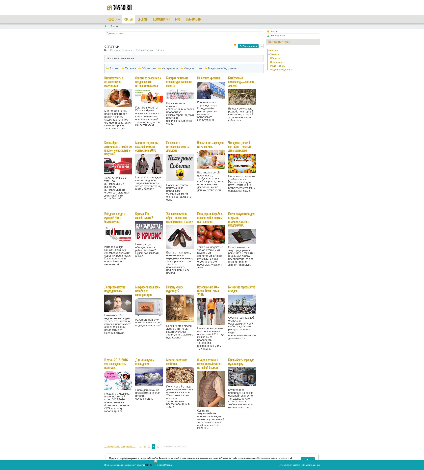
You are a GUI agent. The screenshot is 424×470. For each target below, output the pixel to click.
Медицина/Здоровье (281, 69)
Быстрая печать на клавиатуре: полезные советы (179, 82)
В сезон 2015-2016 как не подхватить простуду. (116, 364)
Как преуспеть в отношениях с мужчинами (113, 82)
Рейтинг (160, 50)
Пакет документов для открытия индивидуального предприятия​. (241, 219)
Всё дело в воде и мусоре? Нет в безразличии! (114, 217)
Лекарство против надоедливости (114, 289)
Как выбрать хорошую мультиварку (241, 362)
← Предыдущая (112, 446)
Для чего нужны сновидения (144, 362)
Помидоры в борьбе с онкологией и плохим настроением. (209, 217)
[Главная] (105, 26)
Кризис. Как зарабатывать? (144, 216)
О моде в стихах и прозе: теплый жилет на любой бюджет (209, 364)
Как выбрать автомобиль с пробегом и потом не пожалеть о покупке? (118, 148)
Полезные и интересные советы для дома (177, 146)
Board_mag (175, 210)
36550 (235, 201)
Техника (274, 54)
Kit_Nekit (205, 131)
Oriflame (122, 136)
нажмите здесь (140, 460)
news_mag (144, 136)
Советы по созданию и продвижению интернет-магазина (148, 82)
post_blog (205, 201)
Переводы (127, 50)
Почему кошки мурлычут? (174, 289)
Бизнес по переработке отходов (241, 289)
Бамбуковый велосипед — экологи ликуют (241, 82)
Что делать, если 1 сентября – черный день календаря (239, 146)
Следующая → (128, 446)
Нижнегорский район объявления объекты (124, 465)
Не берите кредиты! (208, 78)
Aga (110, 275)
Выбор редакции (144, 50)
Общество (275, 58)
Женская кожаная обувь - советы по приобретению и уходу (179, 217)
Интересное (276, 62)
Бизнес (274, 50)
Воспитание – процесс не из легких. (210, 144)
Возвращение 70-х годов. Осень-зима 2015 (208, 291)
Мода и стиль (277, 65)
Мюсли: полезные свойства (176, 362)
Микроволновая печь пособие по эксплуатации (147, 291)
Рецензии (115, 50)
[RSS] (235, 45)
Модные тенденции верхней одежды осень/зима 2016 (146, 146)
